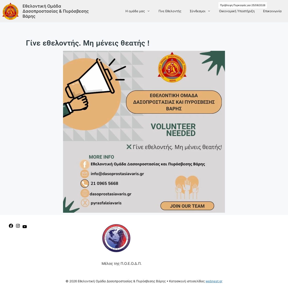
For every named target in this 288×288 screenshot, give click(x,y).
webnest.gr (214, 281)
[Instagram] (17, 227)
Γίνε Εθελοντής (170, 11)
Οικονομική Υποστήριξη (237, 11)
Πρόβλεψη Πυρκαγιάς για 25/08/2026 (242, 5)
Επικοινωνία (272, 11)
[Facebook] (10, 227)
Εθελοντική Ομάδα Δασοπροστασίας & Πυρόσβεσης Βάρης (56, 11)
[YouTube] (24, 228)
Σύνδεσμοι (197, 11)
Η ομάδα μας (135, 11)
